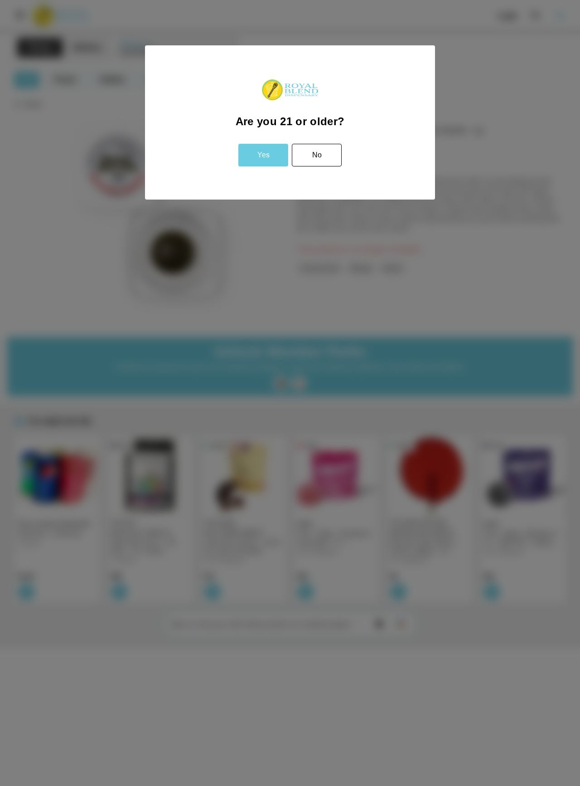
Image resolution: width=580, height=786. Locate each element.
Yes (263, 155)
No (317, 155)
